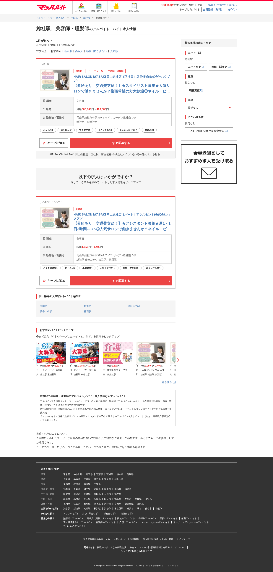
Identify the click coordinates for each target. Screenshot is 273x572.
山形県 (117, 489)
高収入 (79, 51)
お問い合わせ (120, 539)
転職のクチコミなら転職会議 (111, 547)
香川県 (128, 499)
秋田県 (107, 489)
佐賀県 (77, 503)
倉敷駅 (87, 305)
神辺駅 (87, 311)
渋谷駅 (66, 508)
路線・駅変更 (219, 66)
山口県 (107, 499)
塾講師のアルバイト (73, 518)
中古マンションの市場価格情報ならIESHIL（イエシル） (158, 547)
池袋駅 (87, 508)
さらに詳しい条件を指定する (207, 130)
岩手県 (87, 489)
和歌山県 (118, 479)
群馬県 (130, 474)
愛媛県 (138, 499)
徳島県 (117, 499)
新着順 (68, 51)
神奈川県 (78, 474)
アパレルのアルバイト (74, 526)
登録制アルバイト (147, 518)
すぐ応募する (121, 142)
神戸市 (130, 508)
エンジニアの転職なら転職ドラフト (136, 551)
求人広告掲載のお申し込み (96, 539)
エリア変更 (194, 66)
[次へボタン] (178, 360)
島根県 (77, 499)
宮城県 (97, 489)
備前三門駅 (134, 305)
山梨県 (66, 494)
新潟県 (77, 494)
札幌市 (158, 508)
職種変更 (194, 90)
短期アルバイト (189, 518)
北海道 (66, 489)
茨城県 (109, 474)
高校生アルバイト (126, 518)
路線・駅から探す (91, 513)
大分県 (107, 503)
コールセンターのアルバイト (155, 522)
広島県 (97, 499)
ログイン (231, 9)
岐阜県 (77, 484)
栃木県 (120, 474)
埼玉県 (89, 474)
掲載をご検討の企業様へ (222, 5)
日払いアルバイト (169, 518)
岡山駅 (43, 305)
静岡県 (87, 484)
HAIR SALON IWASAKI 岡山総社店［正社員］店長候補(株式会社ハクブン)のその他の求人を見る (104, 154)
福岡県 (66, 503)
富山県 (97, 494)
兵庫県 (77, 479)
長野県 (87, 494)
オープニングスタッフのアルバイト (191, 522)
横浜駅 (97, 508)
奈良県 (107, 479)
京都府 (87, 479)
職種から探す (110, 513)
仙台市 (148, 508)
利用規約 (134, 539)
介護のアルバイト (128, 522)
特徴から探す (127, 513)
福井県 (117, 494)
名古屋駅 (118, 508)
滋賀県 (97, 479)
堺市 (139, 508)
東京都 (66, 474)
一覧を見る (166, 382)
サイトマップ (183, 539)
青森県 (77, 489)
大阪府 (66, 479)
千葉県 (99, 474)
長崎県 (87, 503)
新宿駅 (77, 508)
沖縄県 (140, 503)
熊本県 (97, 503)
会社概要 (168, 539)
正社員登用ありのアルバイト (77, 522)
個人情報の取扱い (152, 539)
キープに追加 (56, 142)
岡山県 (87, 499)
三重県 (97, 484)
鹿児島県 (129, 503)
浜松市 (107, 508)
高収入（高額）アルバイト (100, 518)
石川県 (107, 494)
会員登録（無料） (213, 9)
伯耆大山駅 (46, 311)
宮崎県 (117, 503)
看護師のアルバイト (106, 522)
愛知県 (66, 484)
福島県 (128, 489)
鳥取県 (66, 499)
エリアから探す (71, 513)
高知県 (148, 499)
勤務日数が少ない (96, 51)
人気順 (114, 51)
